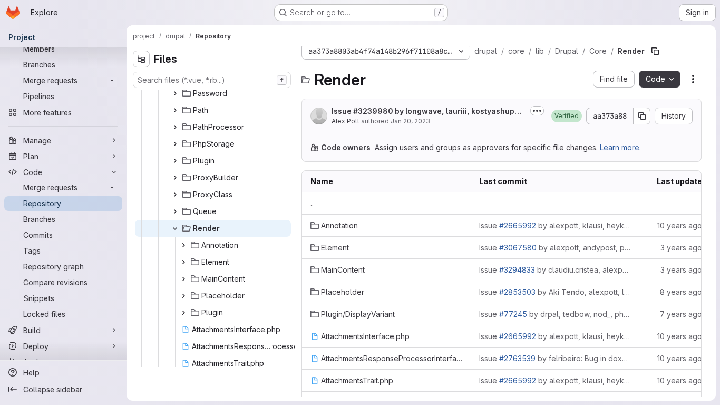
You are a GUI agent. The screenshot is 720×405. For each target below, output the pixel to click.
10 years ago (679, 225)
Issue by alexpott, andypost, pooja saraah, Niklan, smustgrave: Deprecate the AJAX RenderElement (555, 247)
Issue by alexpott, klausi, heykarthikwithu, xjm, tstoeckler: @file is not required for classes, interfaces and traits (555, 225)
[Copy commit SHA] (642, 116)
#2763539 (517, 358)
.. (312, 203)
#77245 (513, 314)
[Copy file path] (655, 51)
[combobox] (212, 80)
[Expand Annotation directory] (183, 245)
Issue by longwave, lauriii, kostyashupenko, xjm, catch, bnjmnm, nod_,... (428, 112)
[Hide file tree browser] (141, 59)
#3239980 (373, 111)
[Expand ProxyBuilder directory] (175, 177)
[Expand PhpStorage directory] (175, 144)
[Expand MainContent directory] (183, 279)
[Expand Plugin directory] (175, 161)
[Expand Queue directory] (175, 211)
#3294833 (517, 269)
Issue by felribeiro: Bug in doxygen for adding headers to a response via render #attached (555, 358)
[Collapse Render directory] (175, 228)
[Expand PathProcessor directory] (175, 127)
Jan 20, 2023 (410, 121)
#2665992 (517, 225)
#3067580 (518, 247)
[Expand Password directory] (175, 93)
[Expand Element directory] (183, 262)
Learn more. (620, 147)
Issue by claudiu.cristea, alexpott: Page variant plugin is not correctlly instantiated (555, 269)
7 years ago (681, 314)
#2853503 (517, 291)
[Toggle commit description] (537, 110)
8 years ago (681, 291)
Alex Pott (345, 121)
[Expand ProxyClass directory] (175, 194)
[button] (566, 116)
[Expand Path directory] (175, 110)
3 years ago (681, 247)
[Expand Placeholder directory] (183, 296)
